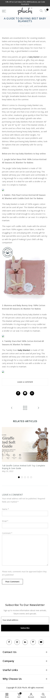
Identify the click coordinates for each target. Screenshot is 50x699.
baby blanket (34, 57)
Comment (7, 533)
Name (5, 509)
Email (5, 521)
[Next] (45, 452)
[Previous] (4, 452)
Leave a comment (25, 382)
